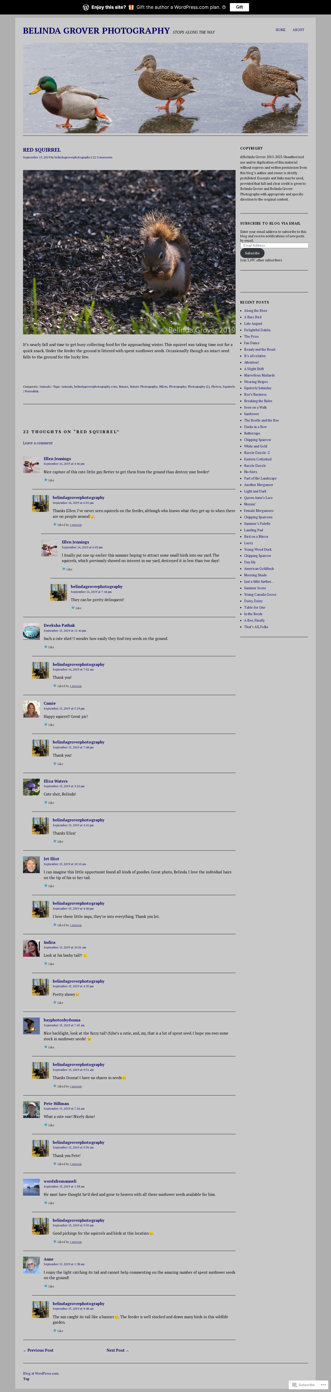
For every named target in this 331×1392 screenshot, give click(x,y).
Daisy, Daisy (253, 601)
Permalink (32, 391)
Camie (50, 703)
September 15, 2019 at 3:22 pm (64, 786)
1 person (76, 525)
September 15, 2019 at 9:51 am (73, 1070)
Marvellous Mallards (259, 375)
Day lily (249, 562)
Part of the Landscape (260, 478)
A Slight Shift (254, 369)
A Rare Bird (252, 317)
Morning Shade (255, 575)
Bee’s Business (255, 394)
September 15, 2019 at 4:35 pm (73, 986)
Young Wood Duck (258, 549)
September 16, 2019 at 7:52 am (73, 669)
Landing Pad (253, 530)
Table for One (254, 607)
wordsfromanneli (60, 1181)
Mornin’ (250, 504)
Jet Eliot (51, 858)
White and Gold (255, 446)
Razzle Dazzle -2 (257, 453)
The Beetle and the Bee (261, 420)
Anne (49, 1259)
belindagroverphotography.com (95, 386)
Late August (253, 323)
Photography (177, 386)
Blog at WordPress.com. (41, 1373)
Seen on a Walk (255, 407)
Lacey (248, 543)
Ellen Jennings (57, 458)
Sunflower (251, 414)
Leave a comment (38, 442)
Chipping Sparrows (258, 517)
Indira (49, 942)
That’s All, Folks (256, 627)
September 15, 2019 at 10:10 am (65, 864)
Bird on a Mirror (256, 536)
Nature (123, 386)
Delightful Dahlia (257, 330)
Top (26, 1379)
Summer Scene (255, 588)
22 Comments (102, 157)
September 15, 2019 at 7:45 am (64, 1025)
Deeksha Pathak (59, 625)
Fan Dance (252, 343)
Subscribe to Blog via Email (270, 223)
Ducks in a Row (255, 427)
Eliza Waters (56, 781)
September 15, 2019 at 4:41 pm (73, 825)
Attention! (251, 362)
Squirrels (229, 386)
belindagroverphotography (73, 157)
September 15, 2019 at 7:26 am (64, 1108)
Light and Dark (255, 491)
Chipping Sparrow (257, 440)
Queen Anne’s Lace (258, 498)
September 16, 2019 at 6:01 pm (73, 503)
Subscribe (252, 253)
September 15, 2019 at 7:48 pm (73, 747)
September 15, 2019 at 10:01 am (65, 947)
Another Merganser (258, 485)
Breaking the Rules (258, 401)
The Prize (251, 336)
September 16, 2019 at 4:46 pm (64, 464)
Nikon (163, 386)
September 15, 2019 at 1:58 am (64, 1186)
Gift (239, 7)
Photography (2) (199, 386)
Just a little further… (259, 581)
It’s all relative (255, 356)
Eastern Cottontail (258, 459)
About (298, 30)
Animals (45, 386)
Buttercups (252, 433)
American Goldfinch (259, 568)
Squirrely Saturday (257, 388)
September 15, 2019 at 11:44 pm (65, 630)
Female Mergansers (259, 511)
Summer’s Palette (257, 523)
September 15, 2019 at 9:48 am (73, 1308)
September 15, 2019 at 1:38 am (64, 1264)
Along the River (255, 310)
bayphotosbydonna (62, 1019)
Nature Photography (143, 386)
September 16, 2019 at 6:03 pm (82, 547)
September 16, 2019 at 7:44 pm (91, 592)
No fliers (250, 472)
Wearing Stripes (256, 382)
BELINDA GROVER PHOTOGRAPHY (96, 30)
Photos (216, 386)
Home (280, 30)
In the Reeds (253, 614)
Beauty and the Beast (259, 349)
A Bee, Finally (254, 620)
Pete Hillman (56, 1103)
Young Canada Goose (260, 594)
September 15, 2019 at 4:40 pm (73, 908)
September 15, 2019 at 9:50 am (73, 1147)
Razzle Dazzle (255, 465)
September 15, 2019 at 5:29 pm (64, 708)
